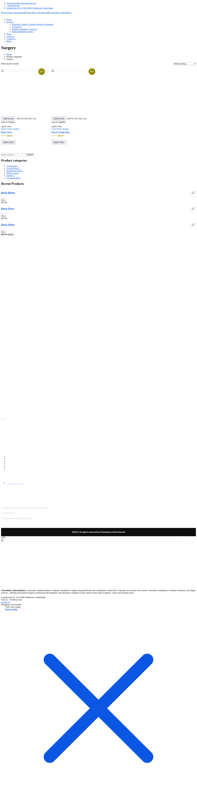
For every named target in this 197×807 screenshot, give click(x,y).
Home (9, 54)
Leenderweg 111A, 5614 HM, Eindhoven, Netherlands (29, 8)
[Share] (188, 3)
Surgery (16, 149)
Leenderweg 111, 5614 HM (13, 617)
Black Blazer (8, 213)
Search (30, 175)
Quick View (8, 163)
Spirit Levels (6, 149)
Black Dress (7, 229)
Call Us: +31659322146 (11, 620)
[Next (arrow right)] (192, 403)
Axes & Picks (13, 189)
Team (8, 484)
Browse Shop (11, 629)
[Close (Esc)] (194, 3)
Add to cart (8, 135)
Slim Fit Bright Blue (60, 153)
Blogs (8, 491)
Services (10, 481)
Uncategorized (13, 198)
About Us (10, 486)
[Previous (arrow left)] (4, 403)
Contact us (11, 489)
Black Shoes (6, 153)
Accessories (56, 149)
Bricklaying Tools (14, 191)
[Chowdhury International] (13, 12)
